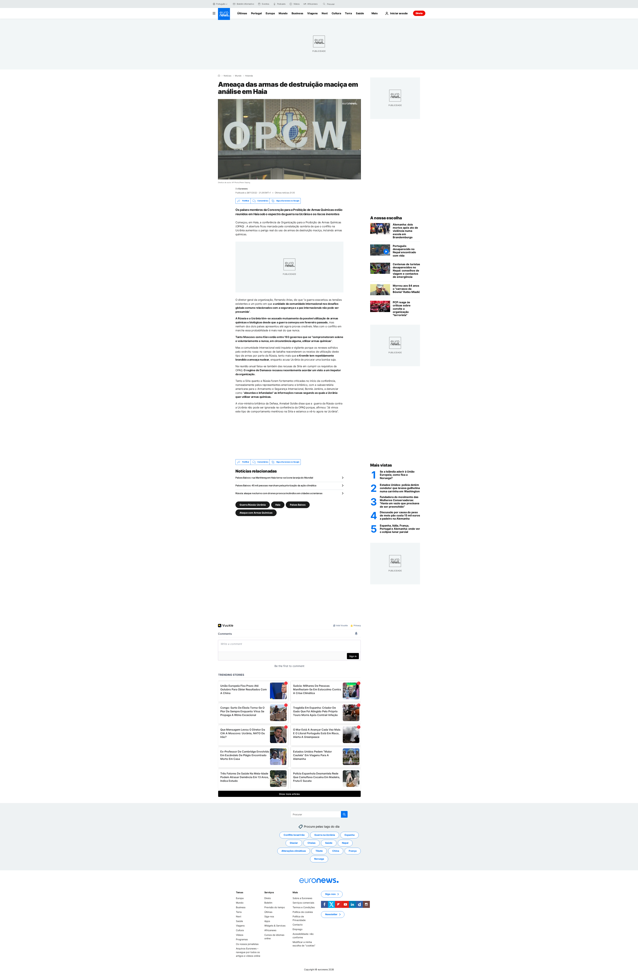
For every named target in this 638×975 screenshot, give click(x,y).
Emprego (297, 929)
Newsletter (331, 914)
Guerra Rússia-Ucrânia (253, 504)
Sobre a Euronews (302, 898)
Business (297, 13)
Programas (242, 939)
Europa (270, 13)
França (353, 850)
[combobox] (340, 4)
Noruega (319, 858)
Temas (239, 892)
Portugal (256, 13)
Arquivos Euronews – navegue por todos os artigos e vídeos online (248, 952)
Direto (419, 13)
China (335, 850)
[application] (289, 139)
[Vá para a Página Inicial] (224, 14)
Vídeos (239, 934)
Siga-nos (269, 916)
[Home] (219, 75)
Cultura (336, 13)
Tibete (319, 850)
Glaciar (294, 842)
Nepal (345, 842)
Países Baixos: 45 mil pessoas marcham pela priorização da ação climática (275, 485)
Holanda (249, 76)
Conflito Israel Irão (294, 834)
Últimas (242, 13)
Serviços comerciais (303, 902)
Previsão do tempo (274, 907)
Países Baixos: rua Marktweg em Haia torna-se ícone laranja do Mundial (274, 477)
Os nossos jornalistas (247, 943)
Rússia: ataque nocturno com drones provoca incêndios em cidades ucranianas (278, 493)
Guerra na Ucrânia (324, 834)
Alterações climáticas (293, 850)
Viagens (312, 13)
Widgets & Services (274, 925)
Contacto (298, 924)
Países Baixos (298, 504)
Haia (277, 504)
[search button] (324, 4)
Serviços (269, 892)
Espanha (350, 834)
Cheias (312, 842)
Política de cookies (303, 911)
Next (325, 13)
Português (220, 4)
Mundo (283, 13)
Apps (267, 921)
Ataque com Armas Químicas (256, 512)
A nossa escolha (386, 218)
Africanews (270, 930)
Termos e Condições (304, 907)
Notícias (227, 76)
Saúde (360, 13)
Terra (348, 13)
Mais (295, 892)
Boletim (268, 902)
